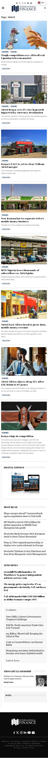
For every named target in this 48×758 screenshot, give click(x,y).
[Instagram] (21, 732)
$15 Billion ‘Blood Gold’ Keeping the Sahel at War (24, 635)
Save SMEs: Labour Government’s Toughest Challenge (23, 618)
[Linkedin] (25, 732)
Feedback (36, 743)
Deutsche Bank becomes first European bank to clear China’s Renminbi (24, 535)
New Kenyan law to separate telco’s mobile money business (22, 220)
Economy (5, 433)
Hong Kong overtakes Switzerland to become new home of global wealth (25, 652)
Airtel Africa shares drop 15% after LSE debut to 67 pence (22, 383)
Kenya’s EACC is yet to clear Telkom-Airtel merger (23, 165)
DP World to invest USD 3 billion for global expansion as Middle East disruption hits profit (22, 524)
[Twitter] (17, 732)
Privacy (17, 748)
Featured (5, 52)
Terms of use (28, 748)
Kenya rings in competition (17, 436)
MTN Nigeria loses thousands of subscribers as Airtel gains (20, 272)
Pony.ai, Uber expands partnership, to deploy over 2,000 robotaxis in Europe (23, 544)
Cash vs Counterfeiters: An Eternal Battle (24, 643)
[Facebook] (14, 732)
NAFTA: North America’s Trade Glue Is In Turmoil (24, 626)
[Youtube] (29, 732)
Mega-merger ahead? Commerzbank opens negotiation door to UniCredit (23, 515)
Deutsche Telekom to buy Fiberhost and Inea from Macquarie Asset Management (25, 552)
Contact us (16, 741)
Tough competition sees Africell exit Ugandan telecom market (23, 57)
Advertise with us (30, 741)
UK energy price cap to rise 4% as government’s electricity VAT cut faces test (25, 587)
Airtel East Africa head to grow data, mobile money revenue (23, 326)
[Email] (33, 732)
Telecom (13, 52)
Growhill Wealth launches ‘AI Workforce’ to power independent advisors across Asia (23, 574)
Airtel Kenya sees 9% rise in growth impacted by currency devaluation (22, 111)
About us (5, 741)
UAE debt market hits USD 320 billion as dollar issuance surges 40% (24, 598)
